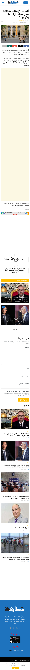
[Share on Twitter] (20, 46)
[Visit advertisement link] (15, 213)
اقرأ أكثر (6, 666)
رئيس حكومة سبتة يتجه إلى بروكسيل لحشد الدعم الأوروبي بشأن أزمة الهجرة (15, 558)
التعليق (26, 347)
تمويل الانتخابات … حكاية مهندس (18, 527)
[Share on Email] (14, 46)
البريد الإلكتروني (24, 376)
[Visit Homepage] (13, 2)
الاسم (26, 368)
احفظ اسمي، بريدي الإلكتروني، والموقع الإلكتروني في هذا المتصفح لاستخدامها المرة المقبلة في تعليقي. (16, 393)
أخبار (3, 285)
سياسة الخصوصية (24, 661)
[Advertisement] (15, 134)
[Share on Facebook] (26, 46)
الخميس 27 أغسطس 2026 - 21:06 (20, 323)
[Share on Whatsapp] (9, 46)
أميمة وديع (21, 21)
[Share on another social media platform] (4, 46)
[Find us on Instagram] (13, 628)
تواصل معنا (14, 661)
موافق (15, 668)
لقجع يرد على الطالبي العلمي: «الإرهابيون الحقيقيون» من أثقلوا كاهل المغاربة (16, 319)
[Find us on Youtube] (11, 628)
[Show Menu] (3, 2)
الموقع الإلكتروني (24, 384)
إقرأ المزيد (15, 329)
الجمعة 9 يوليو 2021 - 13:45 (19, 23)
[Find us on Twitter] (17, 628)
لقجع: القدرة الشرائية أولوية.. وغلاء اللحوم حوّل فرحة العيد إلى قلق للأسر (16, 497)
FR (25, 3)
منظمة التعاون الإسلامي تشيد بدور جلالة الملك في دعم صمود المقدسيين (16, 298)
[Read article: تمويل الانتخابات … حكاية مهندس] (15, 513)
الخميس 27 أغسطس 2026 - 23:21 (20, 301)
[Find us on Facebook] (19, 628)
